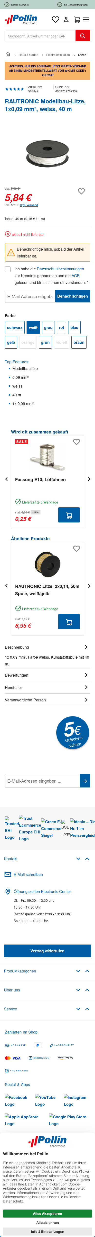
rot (61, 327)
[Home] (8, 55)
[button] (82, 858)
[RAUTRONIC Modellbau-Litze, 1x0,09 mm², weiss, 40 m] (47, 153)
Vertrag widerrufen (47, 951)
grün (45, 342)
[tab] (47, 655)
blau (74, 327)
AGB (76, 275)
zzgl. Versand (29, 205)
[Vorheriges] (6, 479)
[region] (47, 153)
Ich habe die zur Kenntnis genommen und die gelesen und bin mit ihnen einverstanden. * (51, 275)
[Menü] (87, 19)
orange (29, 343)
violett (62, 343)
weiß (34, 328)
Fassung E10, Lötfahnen (40, 479)
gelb (11, 342)
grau (48, 327)
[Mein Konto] (66, 19)
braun (79, 342)
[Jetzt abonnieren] (85, 780)
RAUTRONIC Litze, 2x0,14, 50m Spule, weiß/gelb (47, 590)
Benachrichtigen (72, 296)
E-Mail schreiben (28, 874)
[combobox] (40, 35)
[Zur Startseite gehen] (21, 19)
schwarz (14, 327)
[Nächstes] (89, 479)
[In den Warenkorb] (69, 514)
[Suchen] (83, 35)
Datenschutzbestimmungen (60, 269)
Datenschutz (36, 791)
